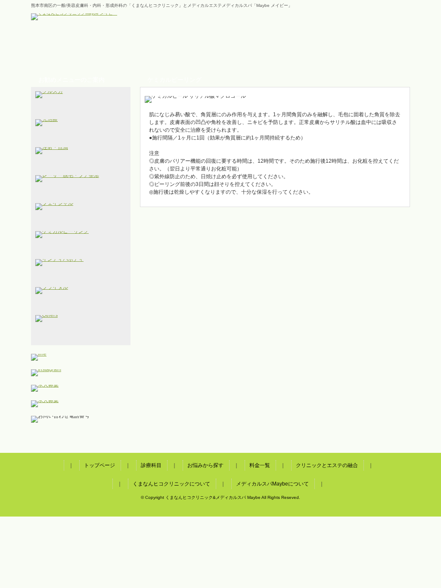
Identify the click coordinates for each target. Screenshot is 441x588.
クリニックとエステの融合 (273, 52)
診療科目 (112, 52)
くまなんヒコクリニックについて (327, 52)
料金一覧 (219, 52)
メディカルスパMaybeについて (381, 52)
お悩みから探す (166, 52)
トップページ (58, 52)
